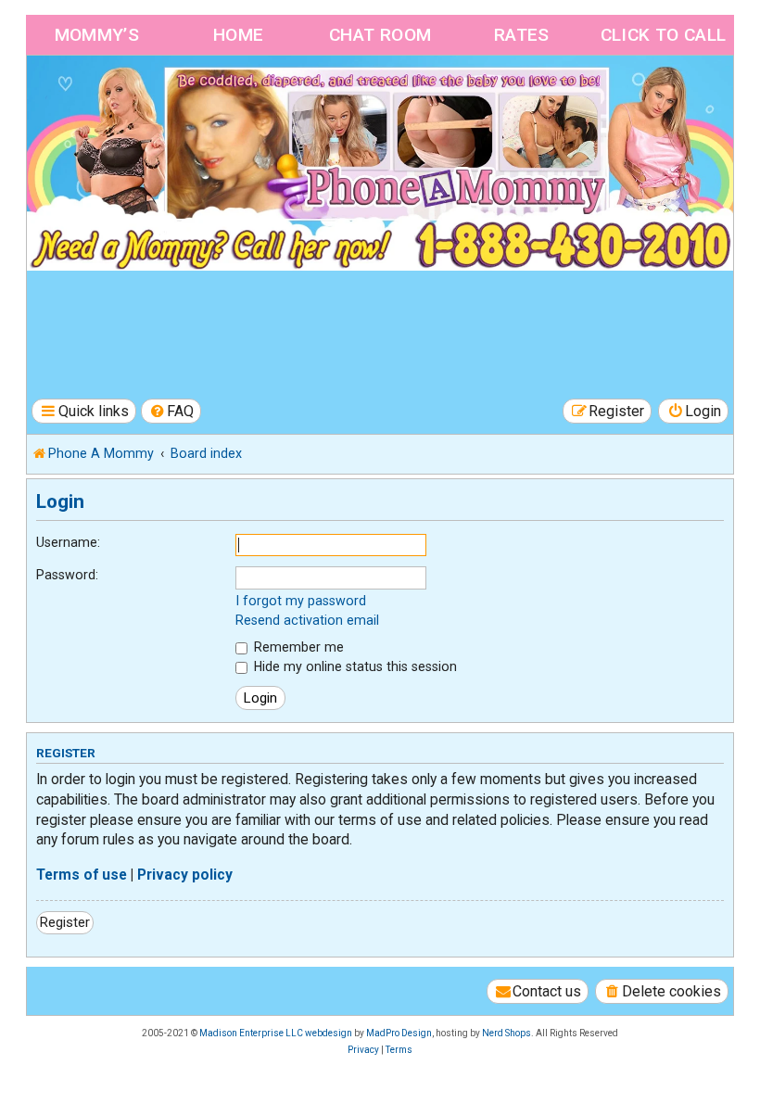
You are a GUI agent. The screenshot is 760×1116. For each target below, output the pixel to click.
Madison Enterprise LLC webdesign (275, 1033)
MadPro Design (399, 1033)
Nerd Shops (506, 1033)
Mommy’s (97, 34)
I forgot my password (300, 600)
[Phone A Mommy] (133, 95)
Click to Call (664, 34)
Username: (68, 542)
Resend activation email (307, 620)
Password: (67, 574)
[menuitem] (171, 411)
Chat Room (380, 34)
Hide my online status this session (353, 666)
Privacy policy (185, 875)
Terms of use (81, 875)
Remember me (297, 647)
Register (65, 922)
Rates (522, 34)
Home (238, 34)
